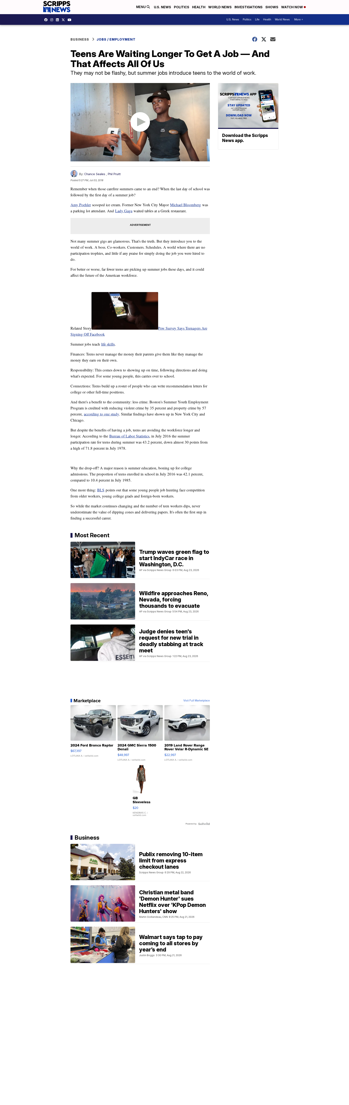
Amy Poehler (80, 204)
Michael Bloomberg (185, 204)
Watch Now (292, 7)
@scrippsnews (70, 19)
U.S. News (162, 7)
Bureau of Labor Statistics (129, 435)
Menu (141, 7)
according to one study (101, 413)
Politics (181, 7)
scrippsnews (46, 19)
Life (257, 19)
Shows (271, 7)
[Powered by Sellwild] (204, 823)
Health (198, 7)
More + (298, 19)
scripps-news (58, 19)
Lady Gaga (123, 210)
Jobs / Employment (116, 39)
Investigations (248, 7)
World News (220, 7)
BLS (100, 489)
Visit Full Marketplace (196, 700)
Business (79, 39)
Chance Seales (94, 174)
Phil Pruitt (114, 174)
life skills (108, 344)
